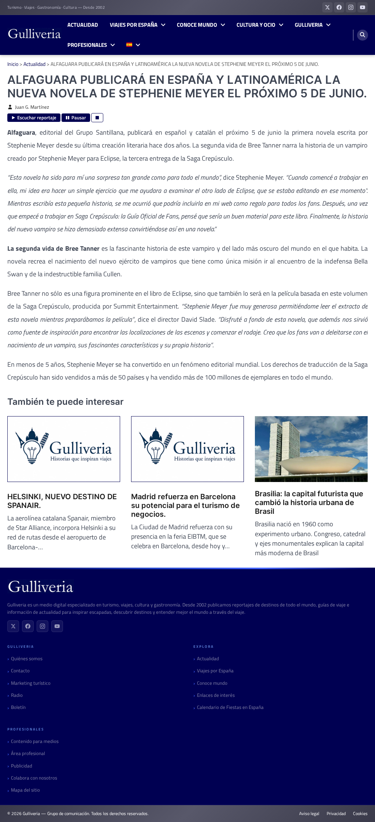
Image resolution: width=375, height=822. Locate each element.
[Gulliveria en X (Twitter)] (327, 7)
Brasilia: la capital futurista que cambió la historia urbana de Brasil (309, 502)
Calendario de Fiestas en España (230, 707)
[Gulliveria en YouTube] (362, 7)
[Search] (362, 35)
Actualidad (82, 25)
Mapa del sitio (25, 789)
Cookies (360, 813)
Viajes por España (133, 25)
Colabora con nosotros (34, 777)
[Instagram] (42, 626)
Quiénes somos (26, 658)
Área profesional (28, 753)
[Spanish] (133, 45)
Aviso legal (309, 813)
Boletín (18, 707)
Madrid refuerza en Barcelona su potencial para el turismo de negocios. (185, 505)
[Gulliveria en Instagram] (351, 7)
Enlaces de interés (216, 695)
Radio (17, 695)
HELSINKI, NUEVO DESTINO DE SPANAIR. (62, 501)
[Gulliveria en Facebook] (339, 7)
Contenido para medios (35, 741)
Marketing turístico (31, 683)
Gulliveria (309, 25)
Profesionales (87, 45)
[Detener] (97, 117)
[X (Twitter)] (13, 626)
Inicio (12, 64)
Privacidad (336, 813)
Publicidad (21, 765)
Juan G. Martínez (32, 107)
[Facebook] (28, 626)
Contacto (20, 670)
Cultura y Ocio (256, 25)
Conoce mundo (197, 25)
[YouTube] (57, 626)
